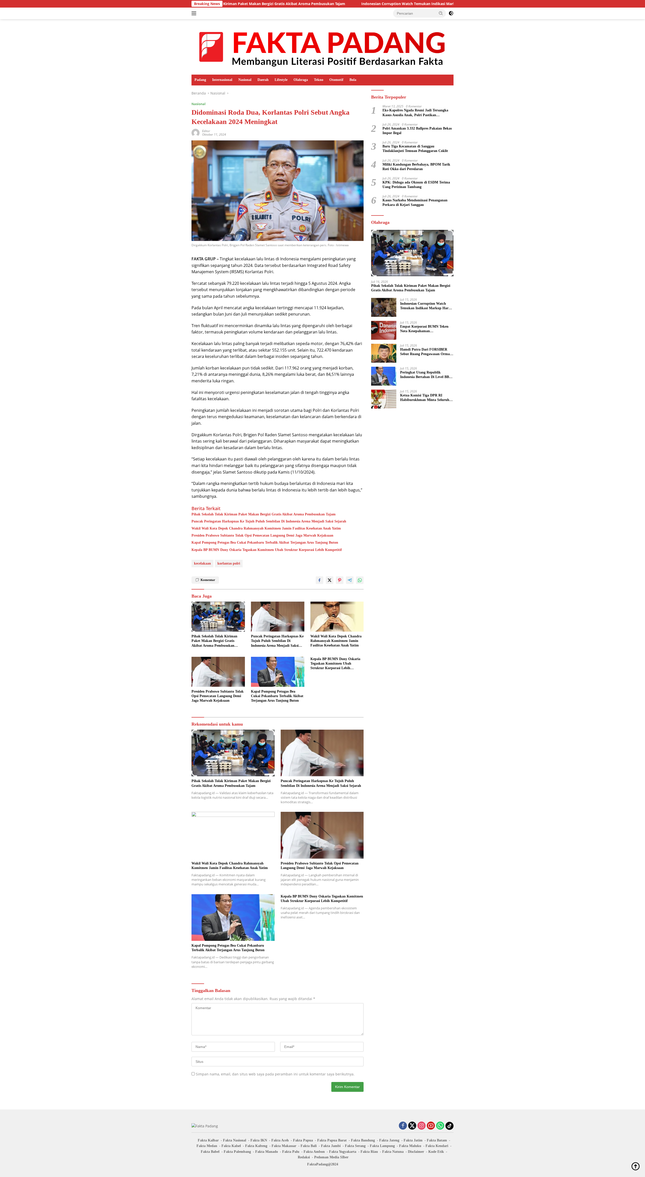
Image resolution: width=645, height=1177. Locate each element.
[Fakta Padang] (322, 46)
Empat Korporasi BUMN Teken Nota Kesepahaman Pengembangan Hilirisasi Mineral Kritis (425, 329)
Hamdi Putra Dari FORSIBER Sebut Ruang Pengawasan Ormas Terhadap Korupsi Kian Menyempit (425, 352)
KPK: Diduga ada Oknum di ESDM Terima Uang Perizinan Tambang (416, 184)
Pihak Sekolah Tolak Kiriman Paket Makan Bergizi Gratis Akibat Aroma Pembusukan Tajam (263, 514)
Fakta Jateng (389, 1140)
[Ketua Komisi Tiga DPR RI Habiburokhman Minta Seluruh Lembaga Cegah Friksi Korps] (383, 399)
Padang (200, 80)
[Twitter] (412, 1126)
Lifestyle (281, 80)
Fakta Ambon (314, 1152)
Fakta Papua (303, 1140)
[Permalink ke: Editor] (195, 132)
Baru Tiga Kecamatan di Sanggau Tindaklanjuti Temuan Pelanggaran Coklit (415, 148)
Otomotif (336, 80)
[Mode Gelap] (451, 13)
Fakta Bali (309, 1146)
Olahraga (301, 80)
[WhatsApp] (440, 1126)
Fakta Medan (207, 1146)
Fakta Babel (210, 1152)
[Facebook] (403, 1126)
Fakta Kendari (437, 1146)
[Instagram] (421, 1126)
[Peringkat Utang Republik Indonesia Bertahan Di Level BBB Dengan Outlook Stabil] (383, 376)
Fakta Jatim (413, 1140)
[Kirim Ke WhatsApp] (360, 580)
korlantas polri (228, 563)
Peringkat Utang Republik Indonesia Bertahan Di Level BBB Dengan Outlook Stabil (425, 374)
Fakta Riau (369, 1152)
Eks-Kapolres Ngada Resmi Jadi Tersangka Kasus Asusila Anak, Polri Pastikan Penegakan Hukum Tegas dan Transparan (415, 112)
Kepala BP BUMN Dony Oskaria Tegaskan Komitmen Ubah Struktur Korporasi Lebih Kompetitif (266, 550)
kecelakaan (202, 563)
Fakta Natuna (393, 1152)
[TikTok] (449, 1126)
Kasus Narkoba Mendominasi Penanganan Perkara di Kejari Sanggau (414, 202)
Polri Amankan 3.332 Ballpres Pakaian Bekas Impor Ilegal (417, 130)
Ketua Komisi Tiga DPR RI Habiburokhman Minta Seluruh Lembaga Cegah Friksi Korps (424, 397)
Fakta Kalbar (208, 1140)
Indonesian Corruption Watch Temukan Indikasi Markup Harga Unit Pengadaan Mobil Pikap (381, 4)
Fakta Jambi (331, 1146)
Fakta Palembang (237, 1152)
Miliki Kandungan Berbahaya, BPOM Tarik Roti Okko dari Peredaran (416, 166)
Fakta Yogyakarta (342, 1152)
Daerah (263, 80)
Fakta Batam (437, 1140)
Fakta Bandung (363, 1140)
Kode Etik (436, 1152)
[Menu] (194, 13)
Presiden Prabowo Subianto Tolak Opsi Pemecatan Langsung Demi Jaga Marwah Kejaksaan (262, 535)
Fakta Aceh (280, 1140)
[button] (441, 13)
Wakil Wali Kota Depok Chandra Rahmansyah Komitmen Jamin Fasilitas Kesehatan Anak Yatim (266, 528)
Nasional (244, 80)
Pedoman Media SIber (331, 1157)
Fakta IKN (258, 1140)
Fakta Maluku (410, 1146)
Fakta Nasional (234, 1140)
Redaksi (304, 1157)
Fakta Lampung (382, 1146)
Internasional (222, 80)
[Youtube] (431, 1126)
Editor (206, 131)
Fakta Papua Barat (332, 1140)
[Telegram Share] (349, 580)
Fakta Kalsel (231, 1146)
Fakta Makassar (284, 1146)
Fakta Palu (290, 1152)
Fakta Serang (355, 1146)
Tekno (318, 80)
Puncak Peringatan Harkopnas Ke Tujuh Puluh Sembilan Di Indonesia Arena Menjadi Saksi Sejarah (268, 521)
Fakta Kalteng (256, 1146)
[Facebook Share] (319, 580)
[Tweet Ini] (329, 580)
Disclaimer (416, 1152)
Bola (352, 80)
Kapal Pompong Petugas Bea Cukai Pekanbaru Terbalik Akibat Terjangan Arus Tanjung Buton (264, 542)
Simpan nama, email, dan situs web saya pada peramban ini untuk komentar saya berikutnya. (275, 1074)
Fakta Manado (266, 1152)
